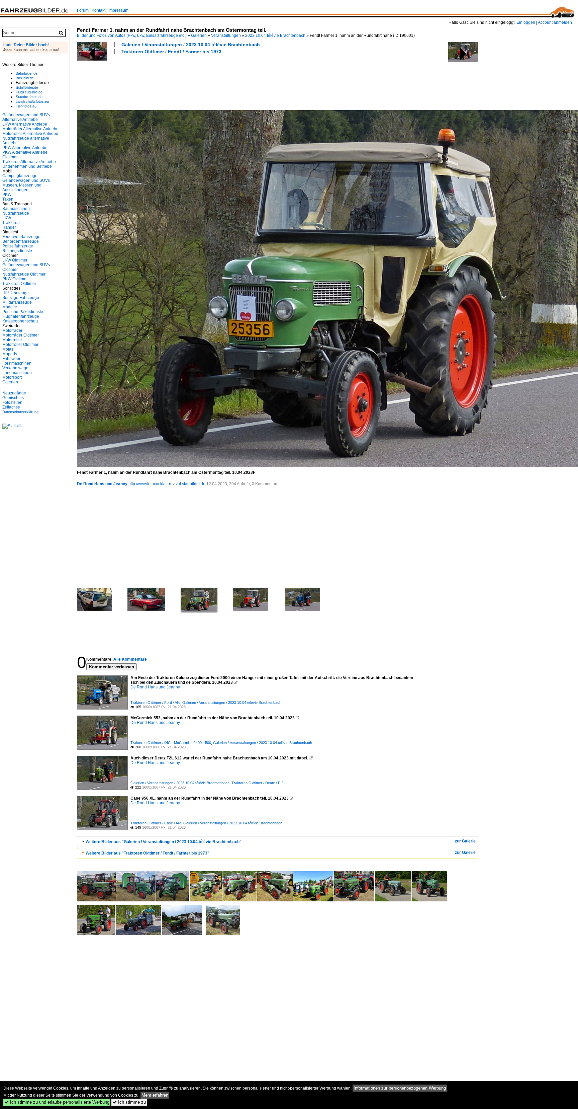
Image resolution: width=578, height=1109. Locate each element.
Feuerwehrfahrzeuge (21, 236)
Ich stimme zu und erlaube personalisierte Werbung (56, 1102)
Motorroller (12, 340)
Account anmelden (555, 22)
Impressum (118, 10)
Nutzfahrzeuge (15, 213)
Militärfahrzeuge (17, 302)
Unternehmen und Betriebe (27, 166)
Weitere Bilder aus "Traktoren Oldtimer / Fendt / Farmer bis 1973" (147, 853)
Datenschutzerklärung (20, 412)
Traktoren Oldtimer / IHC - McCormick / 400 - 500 (170, 743)
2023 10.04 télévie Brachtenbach (275, 35)
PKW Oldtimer (15, 279)
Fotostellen (12, 402)
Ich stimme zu (129, 1102)
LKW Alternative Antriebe (24, 124)
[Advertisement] (198, 81)
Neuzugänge (14, 393)
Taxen (7, 199)
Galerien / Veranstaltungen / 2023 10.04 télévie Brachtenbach (190, 44)
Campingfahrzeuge (19, 175)
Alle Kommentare (130, 659)
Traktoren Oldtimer (19, 283)
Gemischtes (13, 397)
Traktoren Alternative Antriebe (29, 161)
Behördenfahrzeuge (20, 241)
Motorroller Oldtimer (20, 344)
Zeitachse (11, 407)
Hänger (9, 227)
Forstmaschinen (16, 363)
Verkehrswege (15, 368)
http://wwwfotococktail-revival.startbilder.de (166, 484)
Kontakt (98, 10)
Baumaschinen (16, 208)
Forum (83, 10)
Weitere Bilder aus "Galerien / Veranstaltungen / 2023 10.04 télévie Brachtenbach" (164, 841)
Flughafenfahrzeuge (20, 316)
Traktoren (11, 222)
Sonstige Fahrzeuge (20, 297)
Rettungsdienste (17, 250)
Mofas (7, 349)
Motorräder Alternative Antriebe (30, 129)
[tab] (277, 841)
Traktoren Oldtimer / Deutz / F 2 (257, 783)
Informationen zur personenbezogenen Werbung (400, 1088)
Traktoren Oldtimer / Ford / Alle (155, 702)
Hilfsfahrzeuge (15, 293)
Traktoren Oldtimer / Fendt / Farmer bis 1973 (171, 51)
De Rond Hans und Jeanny (102, 484)
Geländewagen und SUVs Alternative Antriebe (26, 117)
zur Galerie (465, 841)
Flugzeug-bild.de (29, 92)
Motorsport (12, 377)
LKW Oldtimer (14, 260)
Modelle (9, 307)
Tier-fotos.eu (26, 106)
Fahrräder (11, 358)
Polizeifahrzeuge (17, 246)
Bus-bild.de (25, 78)
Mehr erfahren (154, 1095)
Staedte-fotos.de (29, 97)
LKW (6, 218)
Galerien (199, 35)
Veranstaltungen (226, 35)
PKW (6, 194)
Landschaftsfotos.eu (32, 101)
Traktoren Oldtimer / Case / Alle (155, 823)
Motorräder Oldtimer (20, 335)
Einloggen (525, 22)
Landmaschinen (17, 372)
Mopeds (9, 354)
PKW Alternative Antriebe (24, 147)
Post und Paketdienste (22, 311)
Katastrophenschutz (20, 321)
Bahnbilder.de (26, 73)
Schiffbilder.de (27, 87)
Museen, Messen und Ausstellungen (21, 187)
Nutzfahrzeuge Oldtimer (23, 274)
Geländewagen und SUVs (26, 180)
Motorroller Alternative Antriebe (30, 133)
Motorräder (12, 330)
